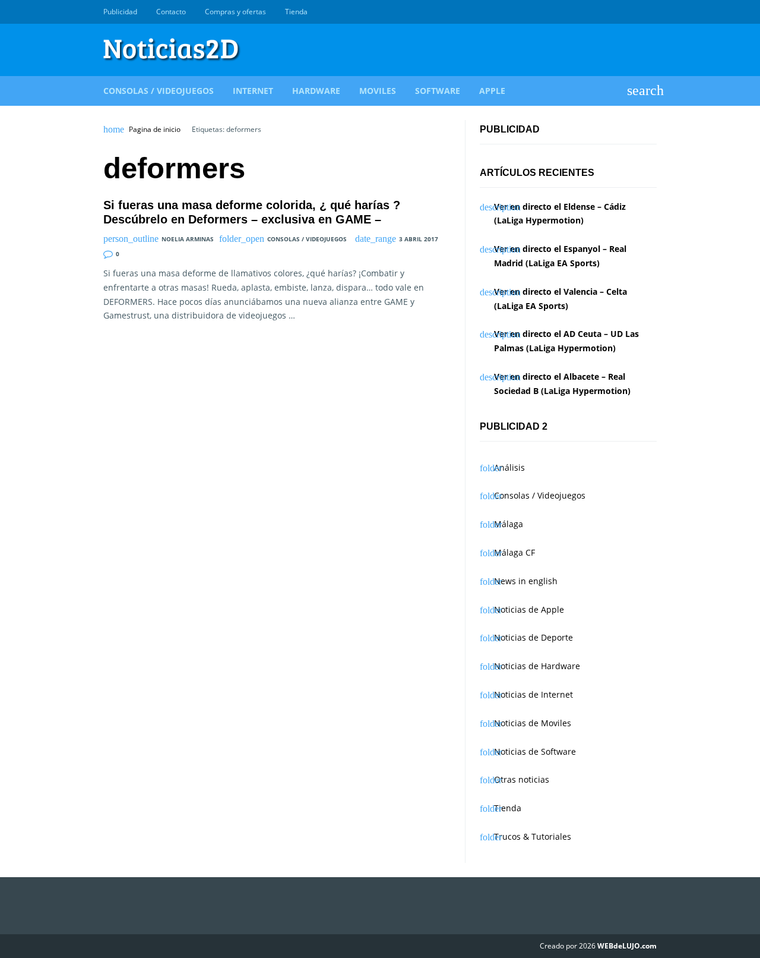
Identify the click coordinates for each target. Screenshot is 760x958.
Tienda (296, 12)
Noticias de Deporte (533, 637)
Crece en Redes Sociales (650, 12)
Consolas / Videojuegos (158, 90)
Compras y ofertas (235, 12)
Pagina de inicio (154, 129)
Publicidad (120, 12)
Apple (492, 90)
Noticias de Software (535, 751)
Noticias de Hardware (537, 666)
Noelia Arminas (188, 239)
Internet (253, 90)
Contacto (171, 12)
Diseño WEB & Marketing (636, 12)
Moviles (377, 90)
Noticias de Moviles (532, 723)
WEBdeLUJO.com (627, 946)
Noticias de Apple (529, 609)
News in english (526, 581)
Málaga (508, 524)
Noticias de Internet (533, 694)
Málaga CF (514, 552)
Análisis (509, 467)
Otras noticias (521, 779)
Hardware (316, 90)
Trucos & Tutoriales (532, 836)
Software (437, 90)
